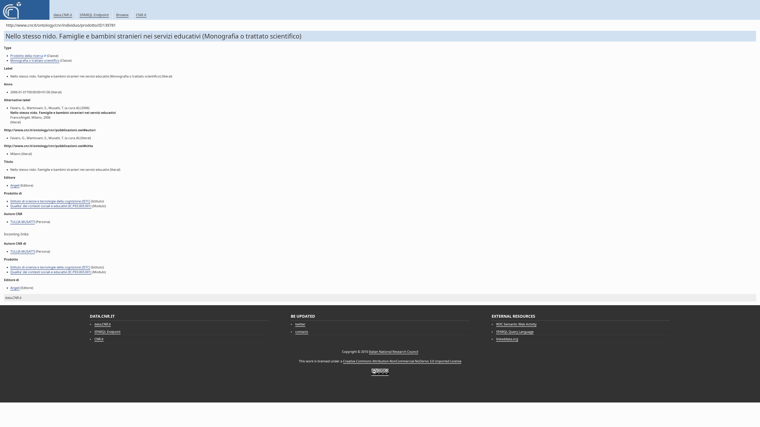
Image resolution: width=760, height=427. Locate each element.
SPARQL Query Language (515, 332)
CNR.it (141, 14)
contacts (301, 332)
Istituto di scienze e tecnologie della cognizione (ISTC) (50, 201)
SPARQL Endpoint (94, 14)
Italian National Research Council (393, 352)
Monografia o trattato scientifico (34, 60)
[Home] (24, 10)
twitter (300, 324)
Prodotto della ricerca (26, 56)
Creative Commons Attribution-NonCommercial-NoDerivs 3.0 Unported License (402, 361)
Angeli (15, 185)
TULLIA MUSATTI (22, 222)
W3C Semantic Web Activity (516, 324)
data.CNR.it (62, 14)
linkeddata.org (507, 339)
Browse (122, 14)
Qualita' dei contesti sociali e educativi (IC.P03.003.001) (50, 206)
